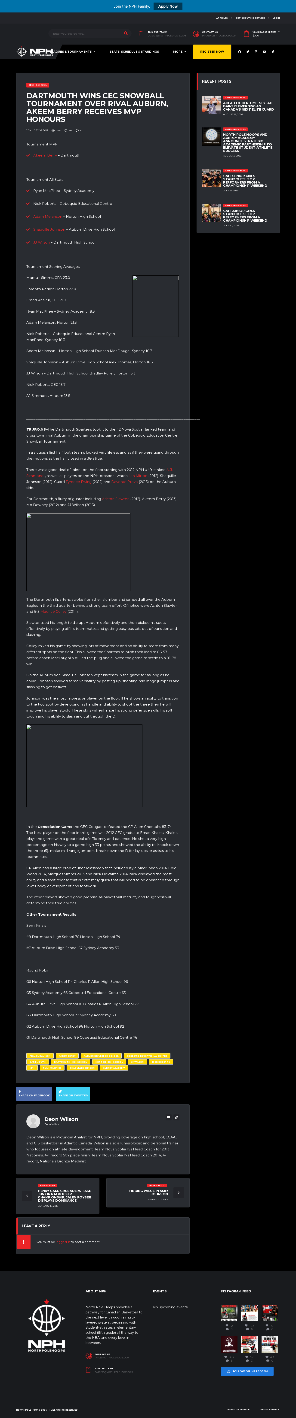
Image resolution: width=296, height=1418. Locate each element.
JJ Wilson (41, 242)
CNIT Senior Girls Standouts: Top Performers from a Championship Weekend (245, 181)
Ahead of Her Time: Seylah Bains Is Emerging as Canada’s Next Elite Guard (248, 106)
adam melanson (40, 1056)
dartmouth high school (70, 1062)
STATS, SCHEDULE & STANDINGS (134, 51)
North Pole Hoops (28, 1410)
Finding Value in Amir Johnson (148, 1192)
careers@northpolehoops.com (167, 36)
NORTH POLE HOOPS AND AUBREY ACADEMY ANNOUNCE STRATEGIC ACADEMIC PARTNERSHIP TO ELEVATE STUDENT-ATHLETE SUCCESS (247, 143)
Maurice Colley (53, 611)
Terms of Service (238, 1409)
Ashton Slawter (115, 499)
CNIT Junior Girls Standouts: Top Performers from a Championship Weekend (245, 216)
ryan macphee (52, 1068)
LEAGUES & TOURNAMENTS (71, 51)
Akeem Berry (45, 155)
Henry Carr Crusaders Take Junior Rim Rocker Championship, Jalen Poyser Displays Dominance (64, 1196)
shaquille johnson (82, 1068)
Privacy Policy (269, 1409)
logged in (63, 1242)
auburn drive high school (101, 1056)
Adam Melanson (47, 216)
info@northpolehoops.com (219, 36)
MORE (177, 51)
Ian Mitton (138, 476)
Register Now (212, 51)
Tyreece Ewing (79, 482)
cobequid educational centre (147, 1056)
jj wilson (137, 1062)
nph (32, 1068)
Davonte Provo (124, 482)
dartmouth (38, 1062)
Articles (222, 18)
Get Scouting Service (250, 18)
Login (276, 18)
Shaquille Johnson (49, 229)
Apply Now (168, 6)
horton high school (109, 1062)
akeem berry (67, 1056)
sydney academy (114, 1068)
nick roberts (161, 1062)
